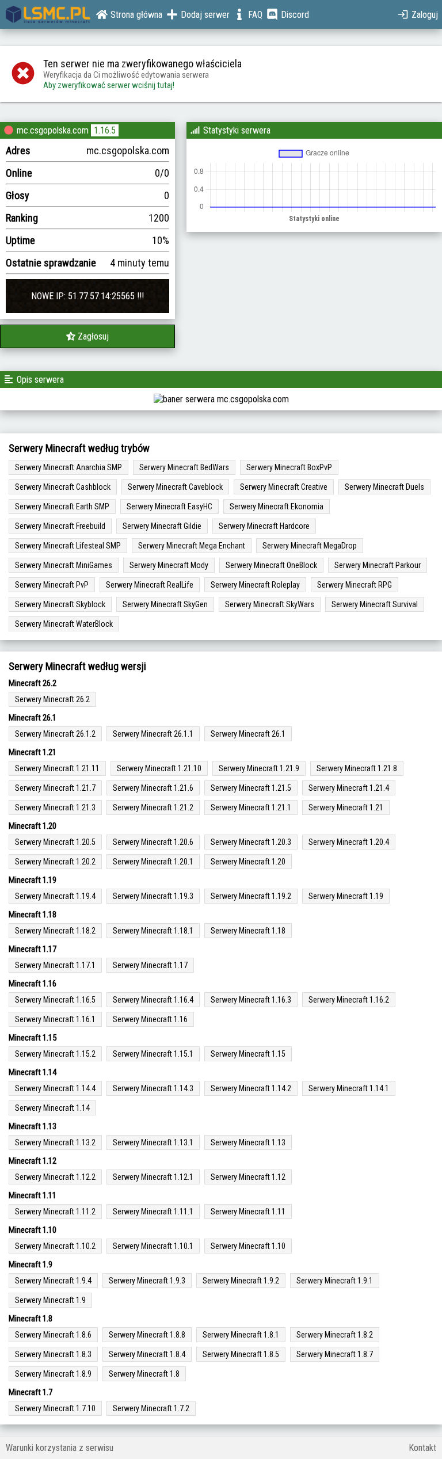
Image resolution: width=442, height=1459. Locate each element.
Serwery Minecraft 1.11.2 (55, 1211)
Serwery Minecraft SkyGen (165, 604)
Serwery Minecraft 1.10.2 (55, 1246)
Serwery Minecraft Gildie (162, 526)
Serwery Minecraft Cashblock (62, 487)
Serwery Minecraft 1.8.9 (53, 1373)
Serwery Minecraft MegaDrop (309, 545)
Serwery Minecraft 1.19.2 (251, 896)
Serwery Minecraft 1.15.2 (55, 1053)
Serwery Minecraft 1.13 (248, 1142)
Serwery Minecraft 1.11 (248, 1211)
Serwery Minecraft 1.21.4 (348, 788)
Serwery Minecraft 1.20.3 (251, 842)
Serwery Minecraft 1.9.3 (147, 1280)
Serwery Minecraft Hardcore (264, 526)
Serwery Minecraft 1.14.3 (153, 1088)
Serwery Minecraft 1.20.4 (348, 842)
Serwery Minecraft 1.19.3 (153, 896)
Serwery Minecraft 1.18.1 (153, 930)
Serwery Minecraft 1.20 (248, 861)
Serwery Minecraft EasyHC (169, 506)
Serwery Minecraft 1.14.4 (55, 1088)
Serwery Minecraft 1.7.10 (55, 1408)
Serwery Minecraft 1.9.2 (241, 1280)
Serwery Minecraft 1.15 (248, 1053)
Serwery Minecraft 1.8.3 (53, 1354)
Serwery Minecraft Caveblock (175, 487)
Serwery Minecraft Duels (384, 487)
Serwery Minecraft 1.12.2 (55, 1177)
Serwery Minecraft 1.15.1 (153, 1053)
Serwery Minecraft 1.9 (50, 1300)
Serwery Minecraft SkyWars (269, 604)
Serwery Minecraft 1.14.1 (348, 1088)
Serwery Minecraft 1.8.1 (241, 1334)
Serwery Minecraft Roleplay (255, 584)
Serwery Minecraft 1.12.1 (153, 1177)
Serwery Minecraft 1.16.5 (55, 999)
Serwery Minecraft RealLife (149, 584)
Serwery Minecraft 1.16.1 (55, 1019)
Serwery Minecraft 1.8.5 (241, 1354)
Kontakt (422, 1447)
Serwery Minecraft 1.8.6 (53, 1334)
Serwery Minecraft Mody (168, 565)
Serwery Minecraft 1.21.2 (153, 807)
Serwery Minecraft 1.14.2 (251, 1088)
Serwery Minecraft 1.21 (345, 807)
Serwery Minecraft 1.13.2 (55, 1142)
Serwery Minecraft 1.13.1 (153, 1142)
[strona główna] (48, 14)
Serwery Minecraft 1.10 (248, 1246)
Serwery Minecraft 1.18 (248, 930)
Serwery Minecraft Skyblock (60, 604)
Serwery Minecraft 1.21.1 (251, 807)
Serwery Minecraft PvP (52, 584)
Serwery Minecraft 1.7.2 (151, 1408)
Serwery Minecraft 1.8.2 (334, 1334)
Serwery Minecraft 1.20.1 (153, 861)
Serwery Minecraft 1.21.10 (159, 768)
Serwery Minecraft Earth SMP (62, 506)
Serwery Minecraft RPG (354, 584)
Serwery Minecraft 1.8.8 (147, 1334)
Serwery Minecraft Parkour (377, 565)
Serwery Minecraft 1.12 (248, 1177)
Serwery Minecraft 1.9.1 (334, 1280)
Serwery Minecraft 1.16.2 (348, 999)
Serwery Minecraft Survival (375, 604)
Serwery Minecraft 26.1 (248, 733)
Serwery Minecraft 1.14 (52, 1108)
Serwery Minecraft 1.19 (345, 896)
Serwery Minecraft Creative (283, 487)
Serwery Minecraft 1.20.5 (55, 842)
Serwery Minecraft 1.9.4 (53, 1280)
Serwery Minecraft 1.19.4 (55, 896)
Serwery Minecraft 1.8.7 (334, 1354)
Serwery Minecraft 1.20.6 (153, 842)
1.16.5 (105, 130)
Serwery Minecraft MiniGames (63, 565)
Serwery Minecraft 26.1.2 (55, 733)
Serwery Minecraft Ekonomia (276, 506)
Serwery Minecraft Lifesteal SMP (68, 545)
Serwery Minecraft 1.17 (150, 965)
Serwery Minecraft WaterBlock (64, 623)
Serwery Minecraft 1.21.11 (57, 768)
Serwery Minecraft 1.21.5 (251, 788)
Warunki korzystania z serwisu (59, 1447)
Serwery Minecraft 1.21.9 (259, 768)
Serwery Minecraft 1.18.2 (55, 930)
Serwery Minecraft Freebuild (60, 526)
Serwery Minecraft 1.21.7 (55, 788)
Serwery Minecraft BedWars (184, 467)
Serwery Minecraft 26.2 (52, 699)
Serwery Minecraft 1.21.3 (55, 807)
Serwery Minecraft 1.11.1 (153, 1211)
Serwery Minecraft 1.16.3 (251, 999)
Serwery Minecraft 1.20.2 (55, 861)
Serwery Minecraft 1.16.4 (153, 999)
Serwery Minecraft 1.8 (144, 1373)
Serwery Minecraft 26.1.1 (153, 733)
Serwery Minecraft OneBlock (271, 565)
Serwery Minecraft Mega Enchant (191, 545)
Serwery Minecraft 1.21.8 (357, 768)
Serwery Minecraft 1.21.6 (153, 788)
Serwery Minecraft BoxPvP (289, 467)
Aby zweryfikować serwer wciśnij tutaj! (108, 85)
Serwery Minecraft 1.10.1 (153, 1246)
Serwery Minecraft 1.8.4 (147, 1354)
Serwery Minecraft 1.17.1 (55, 965)
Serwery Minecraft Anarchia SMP (68, 467)
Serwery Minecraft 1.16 (150, 1019)
